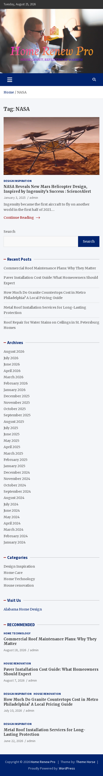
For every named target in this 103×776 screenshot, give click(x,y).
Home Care (13, 572)
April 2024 (12, 523)
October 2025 (15, 409)
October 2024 (15, 485)
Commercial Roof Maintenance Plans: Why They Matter (50, 268)
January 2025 (14, 466)
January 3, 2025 (15, 197)
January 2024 (15, 542)
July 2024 (11, 504)
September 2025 (17, 415)
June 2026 (12, 364)
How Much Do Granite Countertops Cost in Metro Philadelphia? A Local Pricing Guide (51, 702)
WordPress (67, 768)
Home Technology (19, 579)
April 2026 (12, 371)
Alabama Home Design (23, 609)
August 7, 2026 (14, 680)
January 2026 (15, 390)
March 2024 (13, 529)
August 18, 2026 (15, 650)
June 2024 (12, 510)
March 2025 (13, 453)
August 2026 (14, 351)
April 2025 (12, 447)
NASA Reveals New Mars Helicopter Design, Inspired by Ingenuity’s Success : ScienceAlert (47, 189)
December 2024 (17, 472)
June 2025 (12, 434)
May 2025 (11, 440)
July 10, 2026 (13, 710)
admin (33, 197)
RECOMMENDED (21, 624)
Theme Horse (85, 762)
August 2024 (14, 498)
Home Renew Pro (43, 762)
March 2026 (13, 377)
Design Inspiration (18, 181)
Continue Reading (19, 217)
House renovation (19, 585)
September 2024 (17, 491)
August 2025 (14, 421)
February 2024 (16, 536)
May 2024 (12, 517)
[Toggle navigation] (10, 79)
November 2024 (17, 479)
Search (9, 231)
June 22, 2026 (13, 741)
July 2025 (11, 428)
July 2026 (11, 358)
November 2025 (17, 402)
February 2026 (16, 383)
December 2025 (17, 396)
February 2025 (16, 460)
